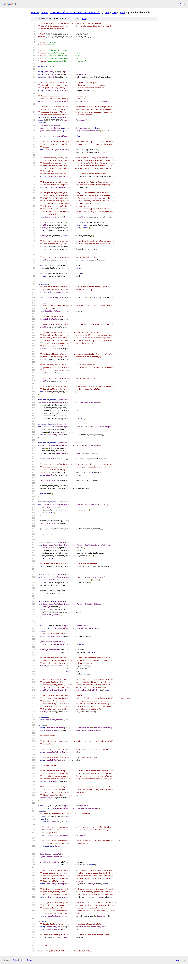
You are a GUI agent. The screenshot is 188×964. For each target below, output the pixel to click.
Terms (29, 960)
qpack (122, 12)
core (114, 12)
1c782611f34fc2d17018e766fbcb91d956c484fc (75, 12)
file (84, 19)
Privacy (22, 960)
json (183, 960)
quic (107, 12)
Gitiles (15, 960)
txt (177, 960)
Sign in (182, 4)
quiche (35, 12)
